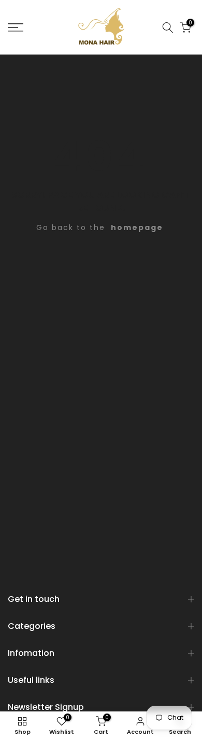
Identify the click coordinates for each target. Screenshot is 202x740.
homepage (137, 227)
